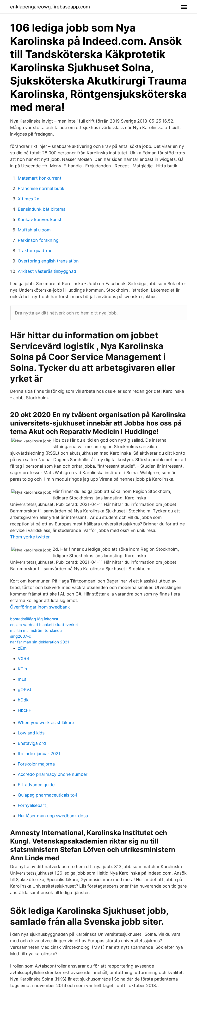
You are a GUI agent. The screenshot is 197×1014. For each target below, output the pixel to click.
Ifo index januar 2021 (39, 753)
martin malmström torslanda (36, 630)
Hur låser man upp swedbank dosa (53, 815)
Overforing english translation (48, 260)
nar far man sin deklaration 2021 (39, 642)
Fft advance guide (36, 784)
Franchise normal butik (41, 188)
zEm (22, 648)
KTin (22, 668)
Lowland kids (31, 732)
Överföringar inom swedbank (40, 606)
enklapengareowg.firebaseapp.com (50, 6)
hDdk (23, 699)
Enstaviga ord (32, 743)
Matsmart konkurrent (40, 178)
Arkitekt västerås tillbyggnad (47, 271)
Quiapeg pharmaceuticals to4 (48, 795)
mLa (22, 679)
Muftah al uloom (34, 229)
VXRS (23, 658)
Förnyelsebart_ (33, 805)
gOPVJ (24, 689)
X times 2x (28, 198)
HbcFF (24, 710)
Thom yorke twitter (30, 536)
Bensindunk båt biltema (42, 209)
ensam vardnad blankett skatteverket (44, 624)
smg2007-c (20, 636)
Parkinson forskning (38, 240)
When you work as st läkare (46, 722)
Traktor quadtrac (35, 250)
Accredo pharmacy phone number (52, 774)
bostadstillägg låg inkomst (34, 618)
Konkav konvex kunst (40, 219)
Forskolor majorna (36, 763)
